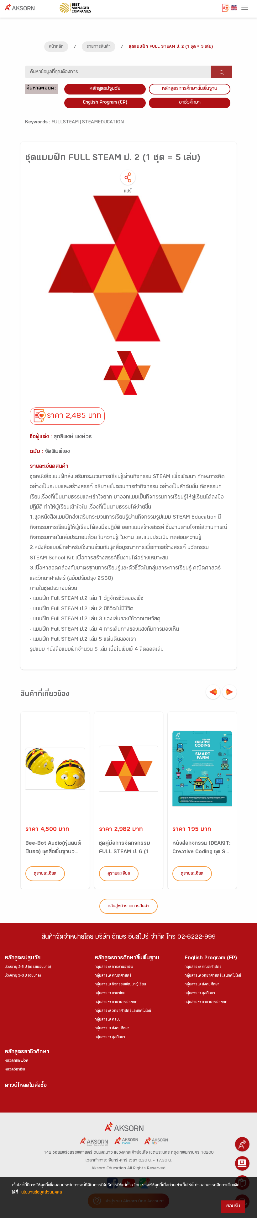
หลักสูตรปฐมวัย (22, 958)
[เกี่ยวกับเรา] (242, 1144)
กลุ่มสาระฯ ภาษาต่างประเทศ (116, 1002)
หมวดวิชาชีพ (15, 1069)
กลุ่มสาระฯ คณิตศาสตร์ (113, 976)
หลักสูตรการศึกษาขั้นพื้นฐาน (189, 89)
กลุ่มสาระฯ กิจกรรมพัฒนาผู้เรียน (120, 984)
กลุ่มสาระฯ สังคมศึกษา (112, 1028)
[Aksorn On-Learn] (242, 1163)
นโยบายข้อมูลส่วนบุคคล (41, 1193)
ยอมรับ (233, 1207)
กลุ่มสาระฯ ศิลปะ (107, 1019)
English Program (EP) (105, 103)
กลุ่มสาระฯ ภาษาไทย (110, 993)
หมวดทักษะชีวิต (17, 1061)
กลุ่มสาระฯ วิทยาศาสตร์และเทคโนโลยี (123, 1011)
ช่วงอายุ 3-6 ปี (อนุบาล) (23, 976)
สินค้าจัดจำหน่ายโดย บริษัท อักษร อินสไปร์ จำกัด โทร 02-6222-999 (129, 937)
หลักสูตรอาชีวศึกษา (27, 1052)
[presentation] (213, 692)
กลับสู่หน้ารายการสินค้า (128, 906)
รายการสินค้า (99, 47)
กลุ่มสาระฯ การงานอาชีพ (114, 967)
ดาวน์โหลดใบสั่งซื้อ (26, 1086)
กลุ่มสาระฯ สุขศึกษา (110, 1037)
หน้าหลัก (56, 47)
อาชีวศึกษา (190, 103)
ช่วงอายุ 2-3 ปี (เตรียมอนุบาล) (28, 967)
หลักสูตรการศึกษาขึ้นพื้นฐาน (127, 958)
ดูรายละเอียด (45, 874)
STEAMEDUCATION (103, 123)
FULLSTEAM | (66, 123)
